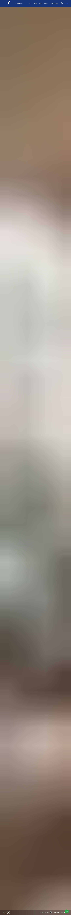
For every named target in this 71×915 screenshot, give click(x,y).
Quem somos (54, 3)
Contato (46, 3)
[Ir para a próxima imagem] (8, 912)
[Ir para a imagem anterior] (4, 912)
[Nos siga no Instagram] (61, 3)
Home (29, 3)
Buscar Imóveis (38, 3)
